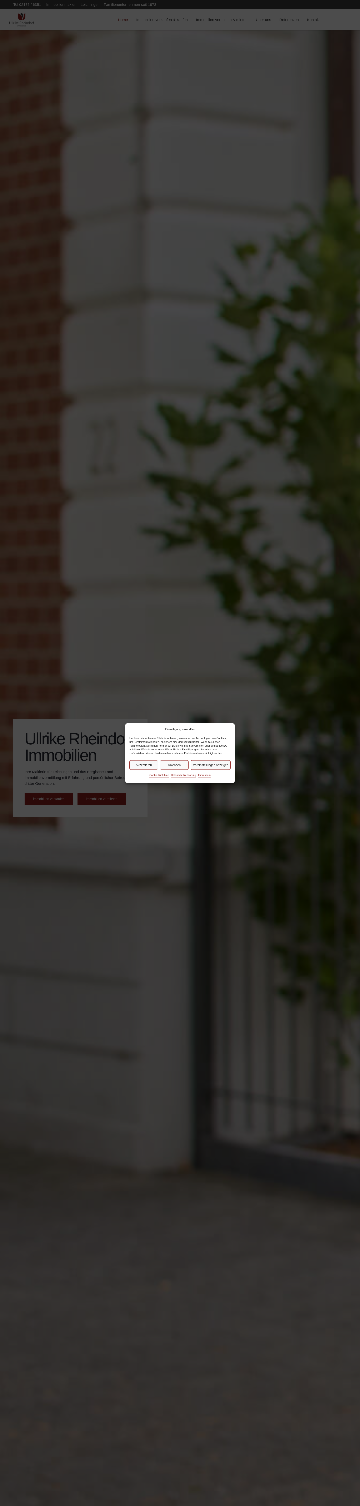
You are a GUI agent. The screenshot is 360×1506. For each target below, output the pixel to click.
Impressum (204, 775)
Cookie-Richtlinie (159, 775)
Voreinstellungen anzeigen (210, 765)
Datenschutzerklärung (183, 775)
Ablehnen (174, 765)
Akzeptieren (144, 765)
